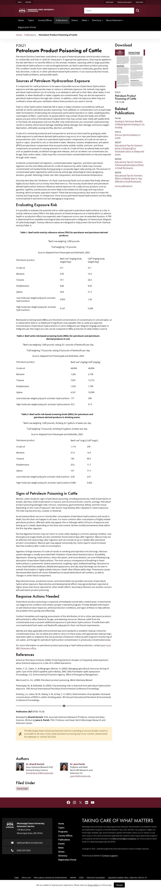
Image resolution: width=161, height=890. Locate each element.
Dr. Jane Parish (77, 764)
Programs (63, 831)
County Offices (45, 20)
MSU (20, 2)
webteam (32, 736)
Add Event (109, 2)
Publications (62, 20)
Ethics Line (26, 877)
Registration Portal (27, 27)
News (84, 20)
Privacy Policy (93, 885)
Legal (16, 877)
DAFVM (28, 2)
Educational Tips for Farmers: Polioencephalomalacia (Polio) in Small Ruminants (129, 165)
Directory (96, 20)
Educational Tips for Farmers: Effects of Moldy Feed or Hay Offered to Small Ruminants (129, 178)
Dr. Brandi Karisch (35, 764)
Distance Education (124, 2)
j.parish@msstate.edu (80, 776)
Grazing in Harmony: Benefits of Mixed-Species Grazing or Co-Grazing (130, 124)
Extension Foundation (96, 877)
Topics (31, 20)
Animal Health (22, 789)
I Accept (119, 885)
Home (21, 20)
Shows (61, 851)
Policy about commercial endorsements (50, 877)
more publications (123, 186)
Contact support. (110, 855)
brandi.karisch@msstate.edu (39, 773)
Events (75, 20)
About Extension (114, 20)
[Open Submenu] (88, 20)
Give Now (139, 2)
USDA (81, 877)
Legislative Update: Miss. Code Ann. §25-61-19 (127, 877)
